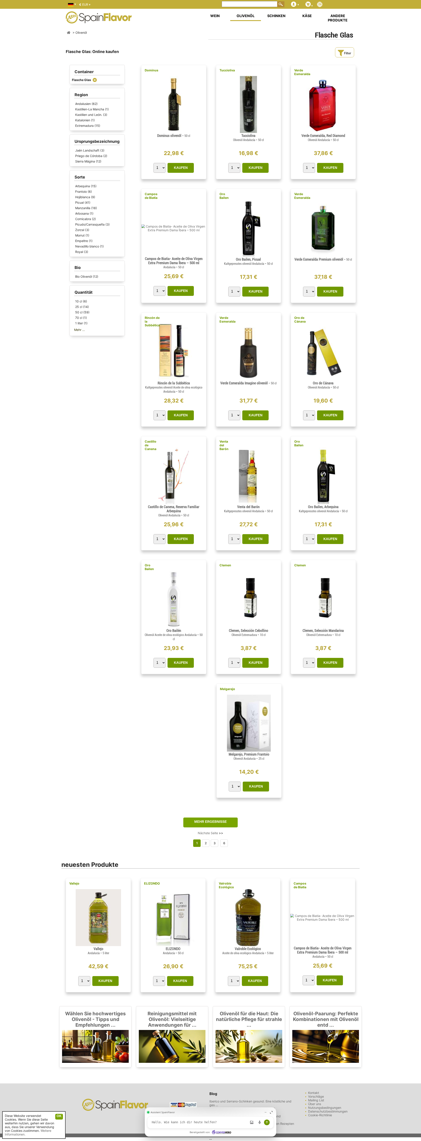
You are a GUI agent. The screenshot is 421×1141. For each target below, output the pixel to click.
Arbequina (82, 186)
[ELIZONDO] (173, 945)
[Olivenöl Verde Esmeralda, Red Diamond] (323, 132)
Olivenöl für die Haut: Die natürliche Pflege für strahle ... (249, 1019)
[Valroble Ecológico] (248, 945)
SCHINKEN (276, 16)
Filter (347, 53)
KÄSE (307, 16)
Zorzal (79, 230)
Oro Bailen (224, 196)
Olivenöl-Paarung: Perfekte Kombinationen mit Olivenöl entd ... (326, 1019)
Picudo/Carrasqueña (90, 224)
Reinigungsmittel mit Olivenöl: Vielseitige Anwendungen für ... (172, 1019)
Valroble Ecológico (226, 885)
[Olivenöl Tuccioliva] (248, 132)
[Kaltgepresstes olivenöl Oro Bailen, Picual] (248, 255)
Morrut (80, 235)
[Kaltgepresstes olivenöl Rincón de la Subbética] (174, 379)
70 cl (78, 318)
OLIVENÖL (246, 16)
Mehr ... (79, 330)
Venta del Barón (223, 445)
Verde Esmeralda (302, 72)
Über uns (314, 1104)
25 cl (78, 307)
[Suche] (280, 4)
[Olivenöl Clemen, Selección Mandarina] (323, 627)
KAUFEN (181, 168)
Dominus (151, 70)
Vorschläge (316, 1096)
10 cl (78, 301)
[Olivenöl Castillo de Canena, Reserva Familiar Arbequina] (173, 503)
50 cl (78, 312)
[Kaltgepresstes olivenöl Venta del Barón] (248, 503)
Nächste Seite (210, 833)
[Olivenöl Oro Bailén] (174, 627)
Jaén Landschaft (87, 150)
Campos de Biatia (151, 196)
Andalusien (83, 104)
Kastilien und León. (88, 115)
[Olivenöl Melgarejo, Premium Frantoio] (249, 750)
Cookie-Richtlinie (320, 1115)
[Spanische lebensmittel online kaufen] (99, 20)
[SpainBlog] (319, 5)
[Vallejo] (98, 945)
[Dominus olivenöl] (173, 132)
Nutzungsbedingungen (324, 1107)
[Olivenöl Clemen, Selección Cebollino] (248, 627)
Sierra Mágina (85, 161)
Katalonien (82, 120)
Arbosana (82, 213)
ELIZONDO (152, 883)
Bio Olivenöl (83, 276)
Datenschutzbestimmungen (328, 1111)
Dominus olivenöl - (173, 136)
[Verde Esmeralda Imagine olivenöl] (248, 379)
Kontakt (313, 1093)
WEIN (215, 16)
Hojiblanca (82, 197)
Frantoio (81, 191)
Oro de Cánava (300, 319)
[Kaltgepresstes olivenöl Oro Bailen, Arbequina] (323, 503)
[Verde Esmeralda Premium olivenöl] (323, 255)
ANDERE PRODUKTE (338, 18)
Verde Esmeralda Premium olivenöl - (323, 259)
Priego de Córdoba (88, 156)
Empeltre (81, 241)
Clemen (225, 565)
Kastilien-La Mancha (89, 109)
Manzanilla (82, 208)
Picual (79, 202)
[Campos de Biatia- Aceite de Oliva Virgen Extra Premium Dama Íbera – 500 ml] (173, 230)
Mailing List (316, 1100)
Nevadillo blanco (87, 246)
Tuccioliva (227, 70)
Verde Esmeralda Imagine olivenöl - (248, 383)
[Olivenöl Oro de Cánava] (323, 379)
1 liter (79, 323)
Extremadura (84, 125)
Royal (79, 252)
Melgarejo (227, 689)
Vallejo (74, 883)
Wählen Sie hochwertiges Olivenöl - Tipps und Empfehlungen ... (95, 1019)
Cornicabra (83, 219)
